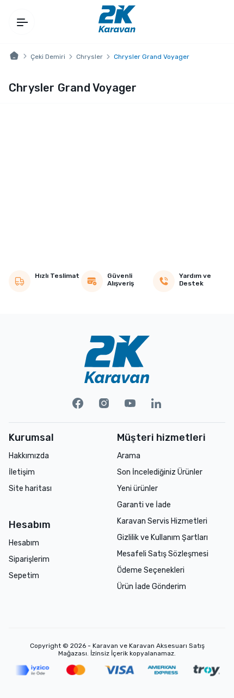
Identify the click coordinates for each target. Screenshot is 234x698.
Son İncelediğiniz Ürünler (159, 472)
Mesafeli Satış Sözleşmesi (162, 554)
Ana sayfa (14, 56)
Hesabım (24, 543)
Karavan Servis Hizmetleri (162, 521)
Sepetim (24, 575)
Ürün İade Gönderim (151, 586)
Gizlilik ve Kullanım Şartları (162, 537)
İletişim (22, 472)
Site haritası (30, 488)
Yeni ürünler (137, 488)
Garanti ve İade (144, 504)
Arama (128, 455)
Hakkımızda (29, 455)
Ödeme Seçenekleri (150, 570)
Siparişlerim (29, 559)
